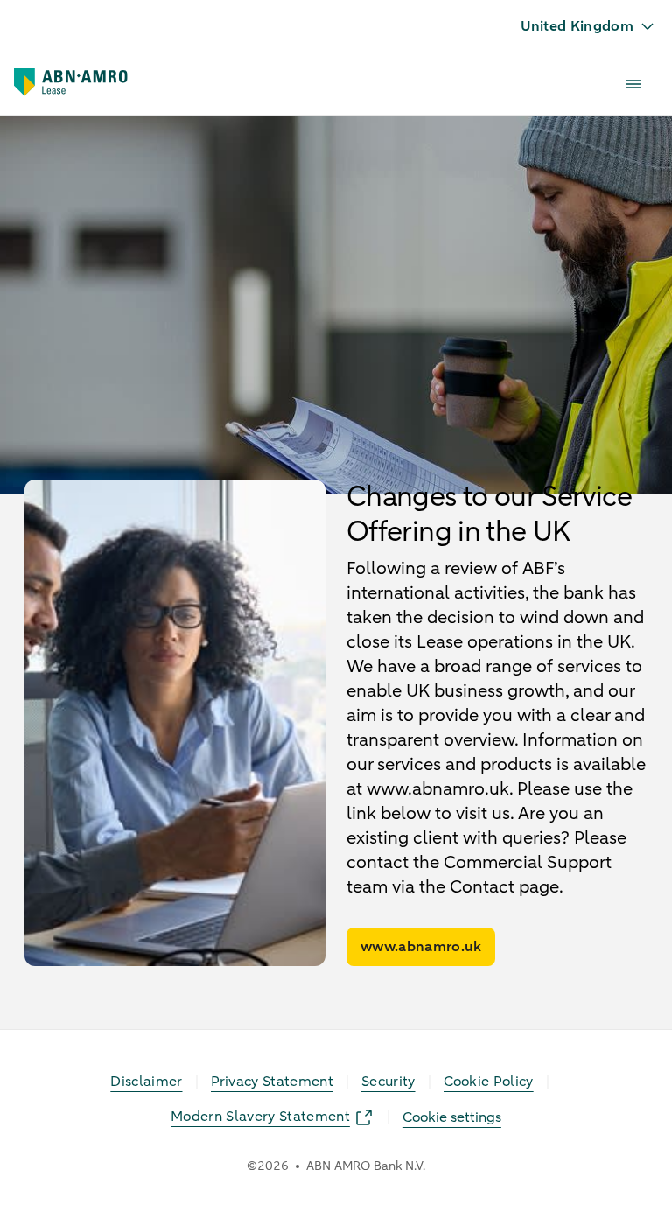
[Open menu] (633, 84)
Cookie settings (451, 1117)
